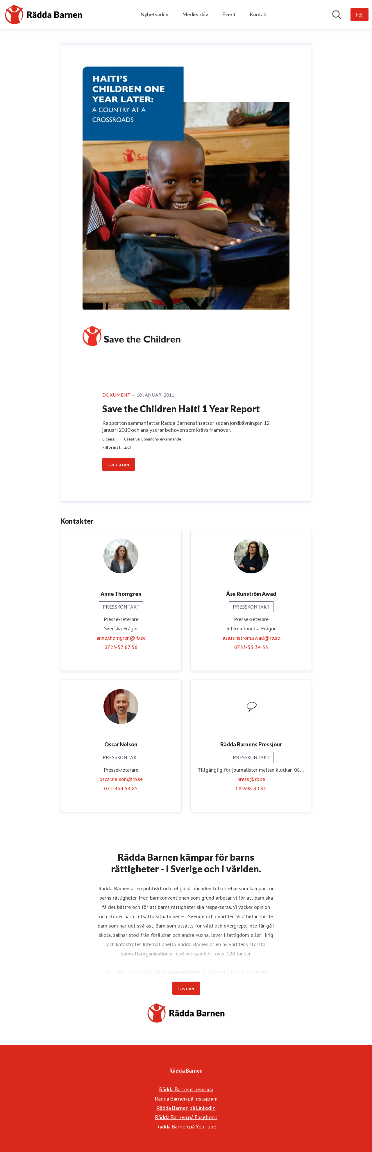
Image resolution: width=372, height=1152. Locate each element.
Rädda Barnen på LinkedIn (186, 1108)
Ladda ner (118, 464)
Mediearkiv (195, 14)
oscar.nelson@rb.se (121, 779)
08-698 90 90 (251, 788)
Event (229, 14)
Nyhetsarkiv (154, 14)
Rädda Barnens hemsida (186, 1089)
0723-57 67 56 (120, 647)
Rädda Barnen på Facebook (186, 1117)
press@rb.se (251, 779)
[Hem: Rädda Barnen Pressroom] (43, 14)
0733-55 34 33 (251, 647)
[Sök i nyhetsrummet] (336, 14)
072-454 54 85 (121, 788)
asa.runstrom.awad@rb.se (251, 637)
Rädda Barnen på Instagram (186, 1098)
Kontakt (259, 14)
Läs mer (186, 988)
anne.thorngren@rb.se (121, 637)
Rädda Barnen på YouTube (186, 1126)
